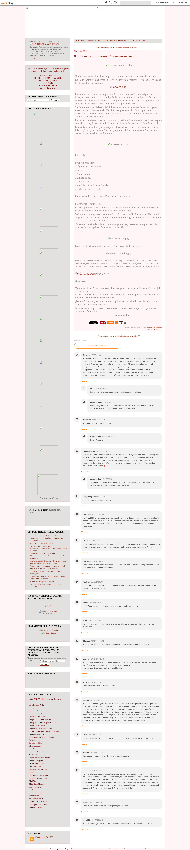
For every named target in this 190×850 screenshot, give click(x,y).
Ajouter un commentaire (97, 346)
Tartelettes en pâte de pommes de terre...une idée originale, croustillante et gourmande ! (48, 562)
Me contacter (137, 41)
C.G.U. (110, 849)
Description (34, 47)
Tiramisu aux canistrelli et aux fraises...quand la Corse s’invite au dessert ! (48, 577)
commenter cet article (153, 329)
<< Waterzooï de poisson (105, 48)
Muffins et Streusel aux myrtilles (42, 543)
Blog (31, 41)
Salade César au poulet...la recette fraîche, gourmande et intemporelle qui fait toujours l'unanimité (46, 538)
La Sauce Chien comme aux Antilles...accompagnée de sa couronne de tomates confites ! (48, 548)
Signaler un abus (98, 849)
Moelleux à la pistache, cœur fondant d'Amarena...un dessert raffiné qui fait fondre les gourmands (47, 555)
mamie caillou (47, 849)
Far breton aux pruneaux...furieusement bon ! (104, 56)
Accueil (80, 41)
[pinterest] (115, 2)
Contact (33, 58)
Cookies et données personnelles (127, 849)
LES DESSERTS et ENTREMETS (154, 327)
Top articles (75, 849)
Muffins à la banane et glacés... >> (127, 48)
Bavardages (93, 41)
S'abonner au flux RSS (44, 837)
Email (29, 661)
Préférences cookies (150, 849)
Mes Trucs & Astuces (115, 41)
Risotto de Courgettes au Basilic (42, 582)
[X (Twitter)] (110, 2)
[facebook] (106, 2)
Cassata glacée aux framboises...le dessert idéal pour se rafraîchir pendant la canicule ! (47, 567)
